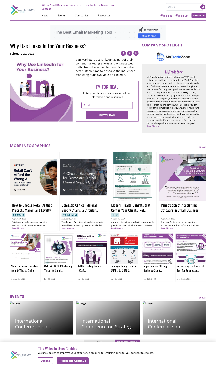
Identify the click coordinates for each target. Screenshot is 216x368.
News (45, 15)
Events (61, 15)
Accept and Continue (73, 360)
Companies (81, 15)
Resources (104, 15)
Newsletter (199, 15)
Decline (45, 360)
